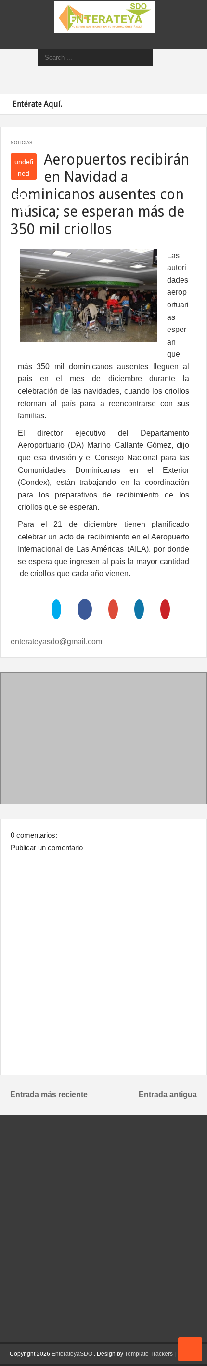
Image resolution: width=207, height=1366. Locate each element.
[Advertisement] (103, 740)
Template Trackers (149, 1354)
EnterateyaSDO (72, 1354)
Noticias (21, 142)
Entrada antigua (168, 1094)
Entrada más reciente (49, 1094)
